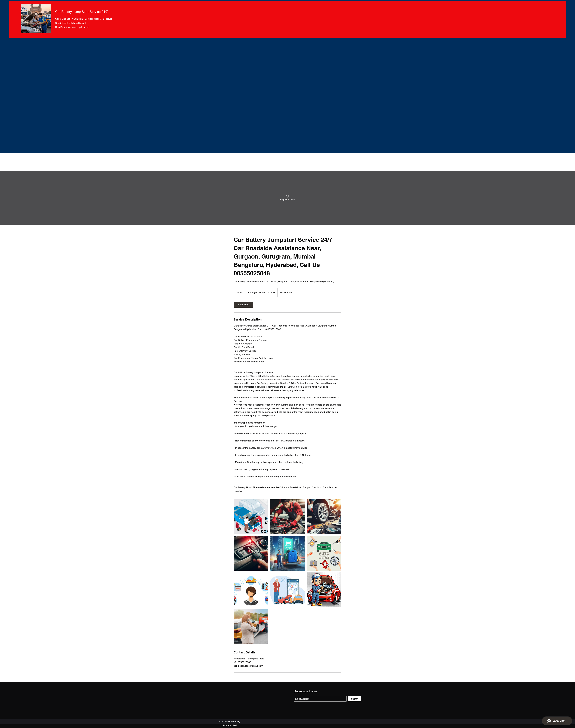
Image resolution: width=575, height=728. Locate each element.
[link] (243, 305)
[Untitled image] (251, 516)
